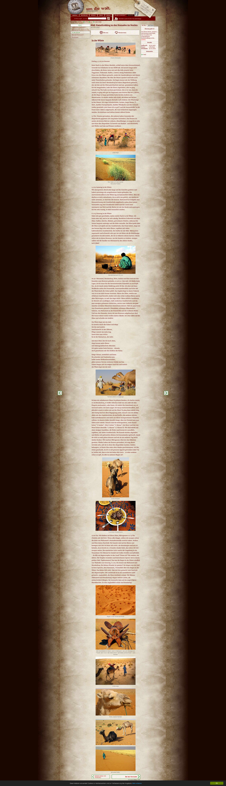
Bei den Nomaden (78, 35)
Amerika (74, 15)
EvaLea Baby (96, 27)
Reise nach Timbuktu (79, 27)
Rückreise (75, 37)
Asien (101, 15)
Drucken (105, 32)
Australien (84, 15)
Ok (217, 783)
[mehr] (143, 39)
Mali (91, 22)
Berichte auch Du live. (130, 19)
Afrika (108, 15)
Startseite (80, 22)
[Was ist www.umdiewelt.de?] (136, 13)
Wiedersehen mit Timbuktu (80, 30)
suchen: (81, 18)
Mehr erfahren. (137, 783)
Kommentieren (122, 32)
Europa (93, 15)
